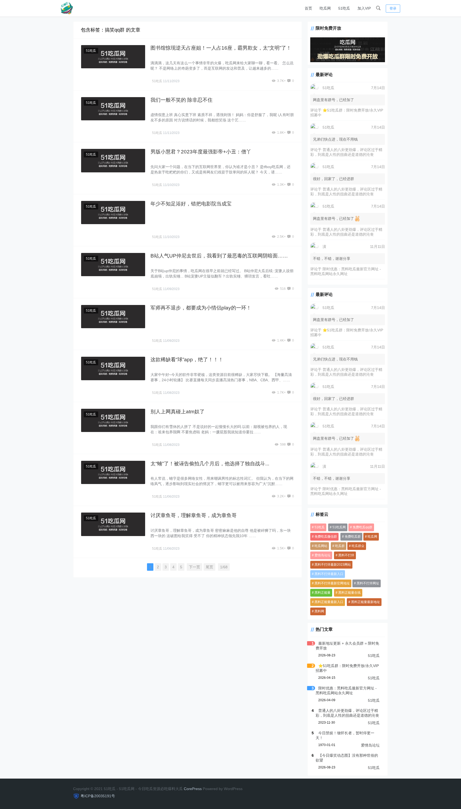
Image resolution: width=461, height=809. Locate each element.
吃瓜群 (340, 546)
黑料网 (319, 611)
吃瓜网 (325, 8)
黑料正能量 (323, 592)
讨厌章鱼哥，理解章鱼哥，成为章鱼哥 (193, 515)
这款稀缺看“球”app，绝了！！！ (186, 359)
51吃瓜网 (339, 527)
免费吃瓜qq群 (362, 527)
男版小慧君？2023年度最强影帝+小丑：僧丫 (200, 151)
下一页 (194, 567)
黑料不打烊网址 (368, 583)
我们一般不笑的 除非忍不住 (181, 100)
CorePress (193, 789)
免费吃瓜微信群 (326, 536)
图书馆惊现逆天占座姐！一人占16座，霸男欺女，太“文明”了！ (220, 48)
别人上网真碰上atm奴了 (177, 411)
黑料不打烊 (346, 555)
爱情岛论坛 (323, 555)
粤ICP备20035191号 (98, 796)
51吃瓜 (344, 8)
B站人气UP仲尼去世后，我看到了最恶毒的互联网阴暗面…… (219, 256)
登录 (393, 8)
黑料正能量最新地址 (365, 602)
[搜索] (378, 8)
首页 (308, 8)
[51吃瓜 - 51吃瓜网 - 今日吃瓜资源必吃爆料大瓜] (66, 8)
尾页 (209, 567)
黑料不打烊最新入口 (329, 574)
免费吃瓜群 (353, 536)
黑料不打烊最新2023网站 (333, 564)
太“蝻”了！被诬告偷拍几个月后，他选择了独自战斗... (209, 463)
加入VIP (364, 8)
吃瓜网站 (321, 546)
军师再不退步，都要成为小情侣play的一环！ (200, 308)
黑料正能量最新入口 (329, 602)
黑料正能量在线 (349, 592)
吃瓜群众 (358, 546)
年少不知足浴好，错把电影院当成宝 (191, 204)
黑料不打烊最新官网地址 (332, 583)
